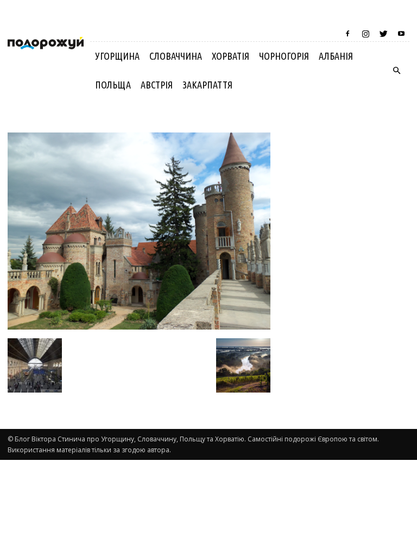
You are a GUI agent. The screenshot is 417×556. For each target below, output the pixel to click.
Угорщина (117, 55)
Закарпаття (207, 84)
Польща (113, 84)
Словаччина (175, 55)
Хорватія (230, 55)
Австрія (157, 84)
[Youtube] (401, 33)
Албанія (336, 55)
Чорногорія (284, 55)
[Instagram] (365, 33)
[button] (396, 71)
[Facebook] (347, 33)
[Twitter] (383, 33)
